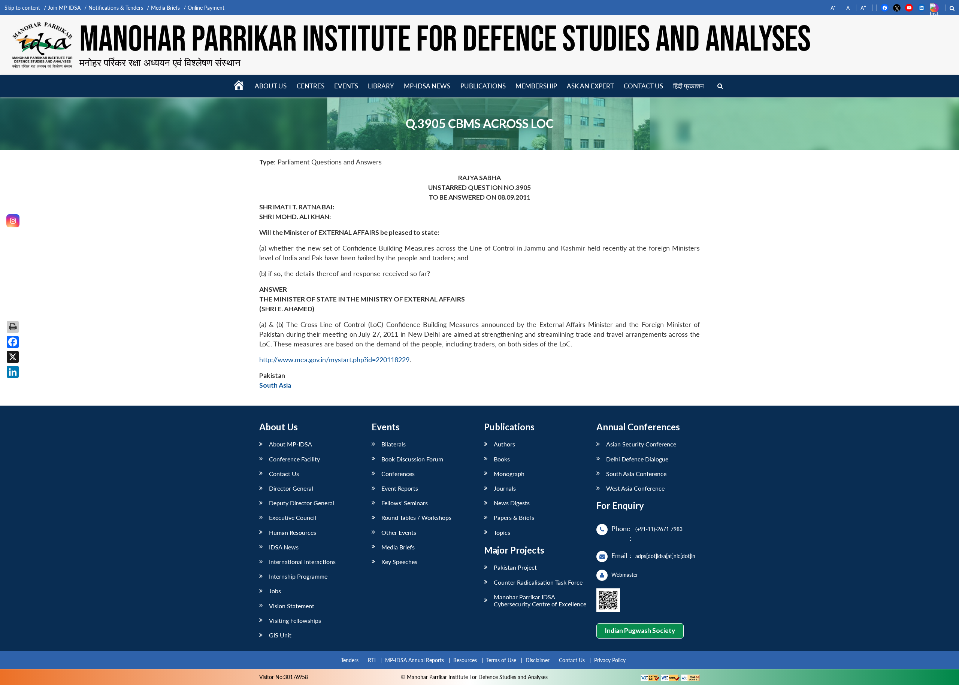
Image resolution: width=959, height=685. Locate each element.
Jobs (275, 590)
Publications (483, 86)
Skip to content (22, 7)
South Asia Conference (636, 473)
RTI (372, 660)
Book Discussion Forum (412, 459)
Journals (505, 488)
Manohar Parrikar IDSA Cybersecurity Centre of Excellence (540, 600)
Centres (310, 86)
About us (271, 86)
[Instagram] (12, 220)
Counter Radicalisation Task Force (538, 582)
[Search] (720, 86)
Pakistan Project (515, 567)
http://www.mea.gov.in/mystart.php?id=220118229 (334, 360)
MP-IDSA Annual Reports (414, 660)
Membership (536, 86)
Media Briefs (165, 7)
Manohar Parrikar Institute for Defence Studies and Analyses (445, 40)
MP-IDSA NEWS (427, 86)
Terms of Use (501, 660)
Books (502, 459)
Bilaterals (393, 444)
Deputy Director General (301, 502)
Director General (291, 488)
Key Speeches (399, 561)
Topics (502, 532)
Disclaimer (538, 660)
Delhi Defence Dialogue (637, 459)
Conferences (398, 473)
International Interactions (302, 561)
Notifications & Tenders (115, 7)
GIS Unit (280, 635)
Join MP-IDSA (64, 7)
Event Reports (399, 488)
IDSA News (284, 547)
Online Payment (206, 7)
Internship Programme (298, 576)
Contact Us (284, 473)
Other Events (398, 532)
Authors (504, 444)
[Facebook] (12, 341)
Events (346, 86)
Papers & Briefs (514, 517)
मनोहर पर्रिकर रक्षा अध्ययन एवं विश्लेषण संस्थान (159, 62)
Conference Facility (294, 459)
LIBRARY (381, 86)
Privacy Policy (610, 660)
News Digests (512, 502)
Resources (465, 660)
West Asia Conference (635, 488)
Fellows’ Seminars (404, 502)
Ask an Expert (590, 86)
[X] (12, 356)
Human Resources (292, 532)
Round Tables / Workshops (416, 517)
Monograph (509, 473)
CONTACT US (643, 86)
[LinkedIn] (12, 371)
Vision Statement (291, 605)
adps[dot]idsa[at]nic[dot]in (665, 556)
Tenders (350, 660)
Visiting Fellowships (295, 620)
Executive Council (292, 517)
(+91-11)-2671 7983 (659, 529)
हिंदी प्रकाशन (688, 86)
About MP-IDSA (290, 444)
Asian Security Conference (641, 444)
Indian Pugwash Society (640, 630)
